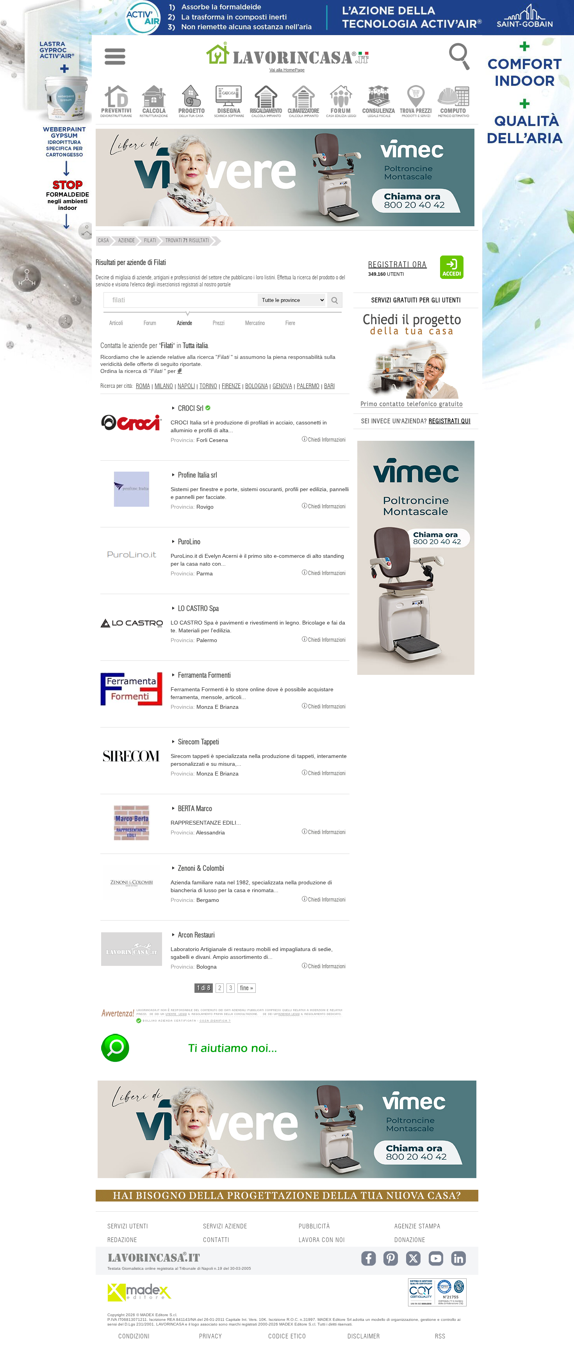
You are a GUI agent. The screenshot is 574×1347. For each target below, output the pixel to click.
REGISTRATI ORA (397, 265)
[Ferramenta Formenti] (131, 705)
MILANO (164, 386)
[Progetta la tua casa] (287, 1200)
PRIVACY (210, 1336)
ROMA (143, 386)
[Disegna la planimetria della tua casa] (229, 102)
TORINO (208, 386)
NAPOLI (186, 386)
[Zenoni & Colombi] (131, 898)
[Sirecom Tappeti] (131, 771)
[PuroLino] (131, 571)
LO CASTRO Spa (198, 608)
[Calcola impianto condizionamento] (304, 102)
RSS (440, 1336)
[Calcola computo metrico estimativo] (454, 102)
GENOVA (282, 386)
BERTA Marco (195, 809)
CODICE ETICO (287, 1336)
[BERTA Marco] (131, 838)
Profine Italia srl (197, 475)
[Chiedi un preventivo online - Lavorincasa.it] (221, 1061)
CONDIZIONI (134, 1336)
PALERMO (308, 386)
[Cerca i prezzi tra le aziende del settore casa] (416, 102)
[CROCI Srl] (131, 438)
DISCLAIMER (364, 1336)
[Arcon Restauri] (131, 965)
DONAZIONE (409, 1240)
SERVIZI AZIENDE (225, 1226)
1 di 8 (203, 988)
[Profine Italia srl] (131, 505)
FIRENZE (231, 386)
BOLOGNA (256, 386)
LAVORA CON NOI (322, 1240)
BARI (329, 386)
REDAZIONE (122, 1240)
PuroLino (189, 542)
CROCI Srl (191, 408)
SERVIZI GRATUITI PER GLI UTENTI (416, 300)
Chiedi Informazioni (327, 439)
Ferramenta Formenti (204, 675)
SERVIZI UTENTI (127, 1226)
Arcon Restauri (196, 935)
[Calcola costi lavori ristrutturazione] (154, 102)
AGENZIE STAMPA (417, 1226)
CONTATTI (216, 1240)
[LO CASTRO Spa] (131, 638)
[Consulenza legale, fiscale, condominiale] (379, 102)
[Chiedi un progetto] (191, 102)
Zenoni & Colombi (201, 868)
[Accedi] (451, 277)
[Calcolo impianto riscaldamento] (266, 102)
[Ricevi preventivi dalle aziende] (116, 102)
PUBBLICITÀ (314, 1226)
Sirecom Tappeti (198, 742)
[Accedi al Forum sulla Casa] (341, 102)
